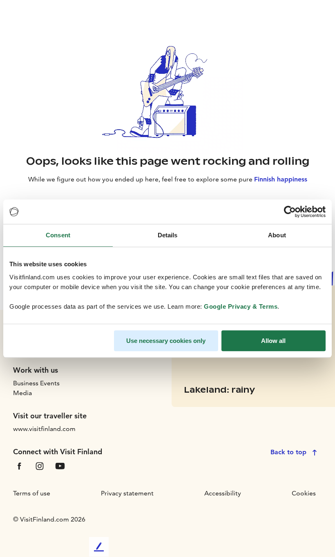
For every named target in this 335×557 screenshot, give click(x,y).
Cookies (304, 493)
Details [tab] (168, 235)
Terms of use (31, 493)
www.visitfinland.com (44, 429)
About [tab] (277, 235)
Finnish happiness (280, 179)
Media (22, 393)
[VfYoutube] (60, 465)
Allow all (273, 340)
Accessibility (222, 493)
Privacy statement (127, 493)
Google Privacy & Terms (240, 306)
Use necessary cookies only (165, 340)
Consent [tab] (58, 235)
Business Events (36, 383)
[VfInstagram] (40, 465)
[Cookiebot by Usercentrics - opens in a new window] (290, 212)
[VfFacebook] (19, 465)
